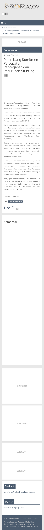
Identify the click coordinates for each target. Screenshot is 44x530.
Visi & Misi (30, 524)
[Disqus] (22, 262)
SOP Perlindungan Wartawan (14, 524)
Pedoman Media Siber (26, 522)
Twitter (9, 502)
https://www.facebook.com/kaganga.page (19, 492)
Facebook (9, 486)
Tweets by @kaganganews (14, 508)
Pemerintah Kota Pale (15, 201)
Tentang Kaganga (10, 522)
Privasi (6, 526)
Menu (5, 23)
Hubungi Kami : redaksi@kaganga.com (24, 526)
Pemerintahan (11, 28)
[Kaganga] (22, 6)
